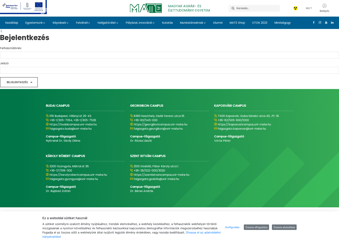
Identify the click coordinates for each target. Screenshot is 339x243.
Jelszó (4, 63)
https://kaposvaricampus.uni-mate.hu (244, 124)
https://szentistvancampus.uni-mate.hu (161, 175)
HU (308, 8)
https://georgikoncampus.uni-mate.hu (160, 124)
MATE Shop (237, 23)
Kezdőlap (11, 23)
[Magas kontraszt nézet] (295, 8)
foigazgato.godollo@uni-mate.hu (156, 179)
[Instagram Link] (318, 22)
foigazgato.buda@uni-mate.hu (70, 129)
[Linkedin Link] (331, 22)
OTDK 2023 (259, 23)
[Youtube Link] (325, 22)
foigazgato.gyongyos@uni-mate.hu (73, 179)
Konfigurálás (232, 227)
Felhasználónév (11, 48)
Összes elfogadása (256, 227)
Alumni (217, 23)
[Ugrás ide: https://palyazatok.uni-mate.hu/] (27, 7)
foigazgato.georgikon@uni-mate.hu (158, 129)
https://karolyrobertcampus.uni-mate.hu (78, 175)
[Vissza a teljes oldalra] (1, 31)
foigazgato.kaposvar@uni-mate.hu (242, 129)
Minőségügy (282, 23)
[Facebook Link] (312, 22)
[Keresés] (233, 8)
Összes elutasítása (284, 227)
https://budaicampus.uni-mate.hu (73, 124)
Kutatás (167, 23)
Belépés (324, 11)
